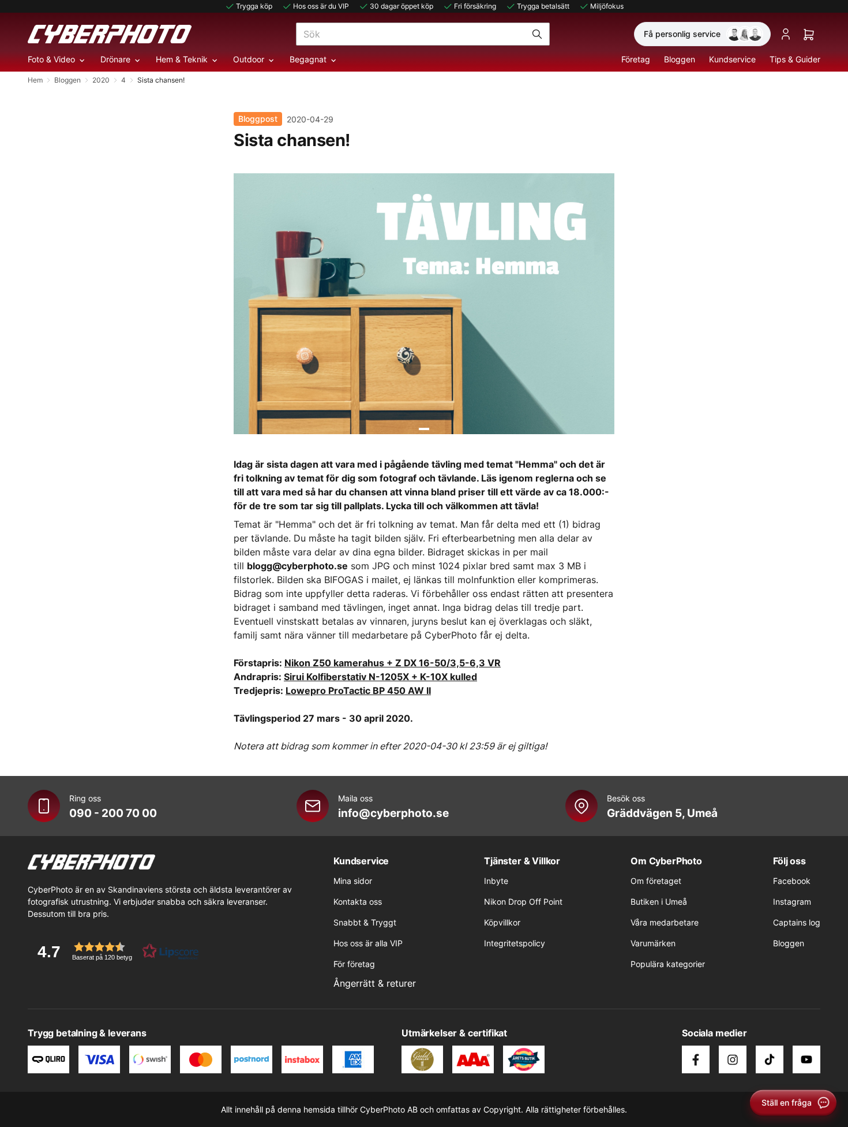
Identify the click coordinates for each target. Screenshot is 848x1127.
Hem (35, 80)
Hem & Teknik (182, 59)
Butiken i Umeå (659, 901)
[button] (114, 951)
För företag (354, 964)
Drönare (115, 59)
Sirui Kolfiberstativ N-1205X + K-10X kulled (380, 676)
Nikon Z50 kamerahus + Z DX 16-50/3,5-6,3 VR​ (392, 663)
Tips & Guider (795, 59)
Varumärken (653, 943)
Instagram (792, 901)
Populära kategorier (668, 964)
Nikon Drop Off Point (523, 901)
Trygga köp (254, 6)
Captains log (796, 922)
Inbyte (496, 881)
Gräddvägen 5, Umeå (662, 813)
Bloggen (679, 59)
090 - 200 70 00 (113, 813)
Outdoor (248, 59)
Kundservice (732, 59)
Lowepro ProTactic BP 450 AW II (358, 690)
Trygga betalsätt (543, 6)
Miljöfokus (607, 6)
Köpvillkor (502, 922)
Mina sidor (352, 881)
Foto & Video (51, 59)
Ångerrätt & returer (374, 983)
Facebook (792, 881)
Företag (635, 59)
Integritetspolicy (514, 943)
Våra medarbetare (665, 922)
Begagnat (308, 59)
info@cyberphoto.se (393, 813)
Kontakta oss (357, 901)
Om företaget (656, 881)
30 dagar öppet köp (401, 6)
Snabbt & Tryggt (364, 922)
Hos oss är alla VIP (368, 943)
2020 (101, 80)
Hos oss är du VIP (321, 6)
